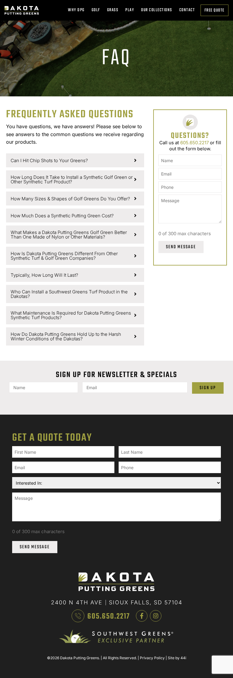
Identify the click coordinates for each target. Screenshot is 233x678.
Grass (113, 10)
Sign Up (208, 388)
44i (183, 658)
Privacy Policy (152, 658)
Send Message (181, 247)
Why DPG (76, 10)
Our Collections (156, 10)
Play (129, 10)
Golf (96, 10)
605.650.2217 (194, 142)
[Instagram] (155, 616)
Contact (187, 10)
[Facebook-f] (141, 616)
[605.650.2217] (78, 616)
